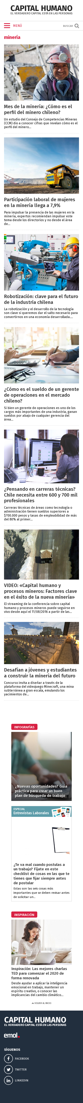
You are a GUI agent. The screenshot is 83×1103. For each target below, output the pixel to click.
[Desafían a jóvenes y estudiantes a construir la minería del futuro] (41, 663)
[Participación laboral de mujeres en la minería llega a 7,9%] (41, 193)
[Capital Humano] (41, 14)
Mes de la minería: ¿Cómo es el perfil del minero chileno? (38, 109)
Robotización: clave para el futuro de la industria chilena (41, 299)
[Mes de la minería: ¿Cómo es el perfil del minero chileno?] (41, 100)
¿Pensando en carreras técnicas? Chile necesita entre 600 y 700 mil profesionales (41, 495)
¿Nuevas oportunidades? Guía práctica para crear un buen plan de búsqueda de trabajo (41, 791)
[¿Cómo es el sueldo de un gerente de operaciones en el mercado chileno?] (41, 382)
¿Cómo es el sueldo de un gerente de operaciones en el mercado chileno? (41, 395)
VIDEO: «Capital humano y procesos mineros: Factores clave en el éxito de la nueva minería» (40, 591)
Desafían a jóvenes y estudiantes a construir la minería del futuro (40, 673)
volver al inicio (42, 1003)
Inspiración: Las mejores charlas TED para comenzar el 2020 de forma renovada (39, 973)
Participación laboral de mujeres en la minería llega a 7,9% (39, 202)
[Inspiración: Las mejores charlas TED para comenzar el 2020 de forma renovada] (41, 964)
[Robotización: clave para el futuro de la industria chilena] (41, 289)
